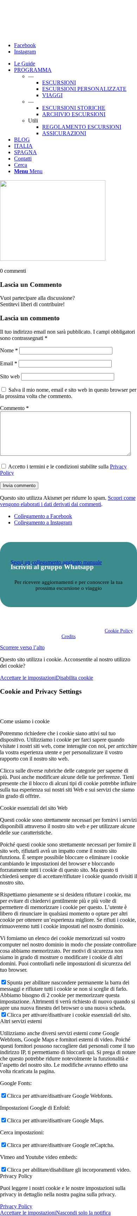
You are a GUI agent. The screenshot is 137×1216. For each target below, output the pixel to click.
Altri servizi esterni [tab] (21, 1021)
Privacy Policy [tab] (16, 1176)
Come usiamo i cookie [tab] (25, 721)
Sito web (10, 376)
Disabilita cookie (74, 678)
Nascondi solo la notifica (83, 1213)
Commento (14, 408)
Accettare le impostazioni (28, 678)
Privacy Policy (16, 1206)
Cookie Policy (119, 631)
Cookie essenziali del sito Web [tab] (33, 808)
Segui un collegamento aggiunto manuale (56, 562)
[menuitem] (75, 64)
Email (8, 363)
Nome (9, 350)
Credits (68, 636)
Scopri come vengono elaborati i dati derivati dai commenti (68, 501)
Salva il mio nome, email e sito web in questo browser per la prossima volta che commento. (68, 393)
